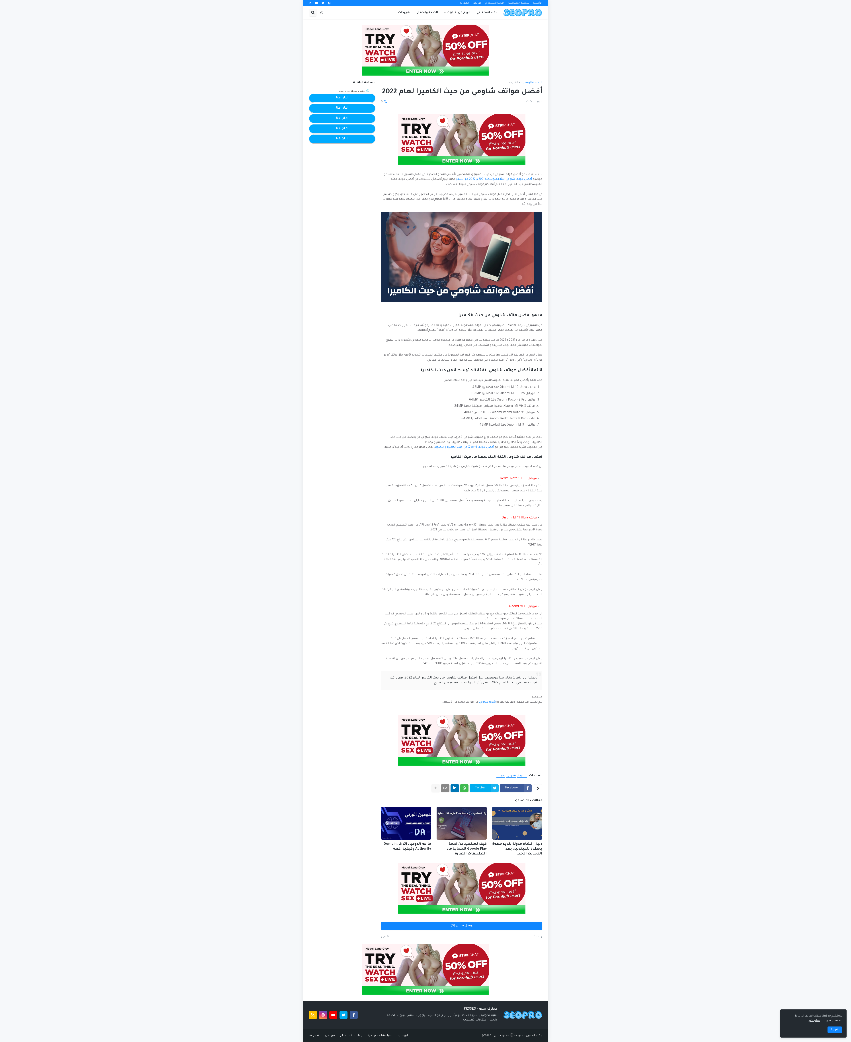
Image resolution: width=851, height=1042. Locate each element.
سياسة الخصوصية (518, 3)
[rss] (310, 3)
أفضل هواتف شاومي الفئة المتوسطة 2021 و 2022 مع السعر (494, 179)
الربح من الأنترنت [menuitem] (458, 12)
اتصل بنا (464, 3)
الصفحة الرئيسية (531, 82)
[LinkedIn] (455, 788)
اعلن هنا (342, 98)
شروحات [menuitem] (404, 12)
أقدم (386, 936)
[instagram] (323, 1015)
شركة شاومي (487, 702)
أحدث (536, 936)
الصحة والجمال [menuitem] (427, 12)
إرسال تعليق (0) (461, 925)
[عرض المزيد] (435, 788)
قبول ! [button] (835, 1029)
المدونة (513, 82)
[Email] (445, 788)
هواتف (500, 775)
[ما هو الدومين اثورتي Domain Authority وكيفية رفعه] (406, 823)
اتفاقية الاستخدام (494, 3)
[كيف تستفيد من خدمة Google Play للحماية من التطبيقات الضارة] (462, 823)
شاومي (511, 775)
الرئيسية (537, 3)
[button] (322, 13)
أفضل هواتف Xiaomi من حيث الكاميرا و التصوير (464, 447)
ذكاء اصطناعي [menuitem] (486, 12)
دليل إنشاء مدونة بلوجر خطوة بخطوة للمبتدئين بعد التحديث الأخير (517, 849)
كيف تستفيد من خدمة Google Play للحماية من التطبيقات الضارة (467, 849)
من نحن (477, 3)
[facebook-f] (354, 1015)
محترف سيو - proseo (495, 1035)
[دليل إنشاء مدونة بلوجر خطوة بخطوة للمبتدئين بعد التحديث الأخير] (517, 823)
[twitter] (323, 3)
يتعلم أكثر (815, 1020)
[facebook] (329, 3)
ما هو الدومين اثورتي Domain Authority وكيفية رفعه (407, 846)
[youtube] (316, 3)
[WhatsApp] (464, 788)
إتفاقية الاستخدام (351, 1035)
